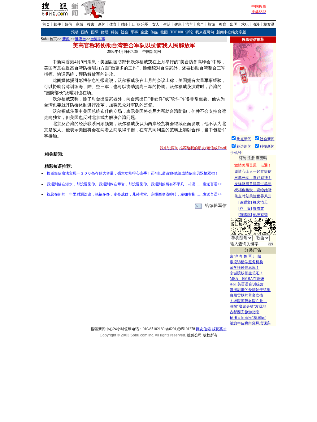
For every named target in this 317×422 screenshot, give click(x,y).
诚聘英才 (219, 329)
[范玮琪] (245, 215)
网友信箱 (203, 329)
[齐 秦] (245, 208)
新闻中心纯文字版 (231, 32)
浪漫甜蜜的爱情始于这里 (250, 290)
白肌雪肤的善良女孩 (246, 295)
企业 (144, 32)
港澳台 (80, 39)
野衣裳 (258, 208)
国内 (85, 32)
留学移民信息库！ (244, 267)
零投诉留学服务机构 (246, 262)
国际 (94, 32)
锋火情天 (260, 202)
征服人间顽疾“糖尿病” (248, 317)
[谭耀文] (245, 202)
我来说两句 (204, 32)
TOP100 (176, 32)
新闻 (66, 39)
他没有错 (260, 215)
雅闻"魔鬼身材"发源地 (248, 306)
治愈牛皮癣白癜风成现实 (250, 323)
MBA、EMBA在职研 (247, 278)
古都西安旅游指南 (244, 312)
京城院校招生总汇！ (246, 273)
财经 (104, 32)
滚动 (75, 32)
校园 (164, 32)
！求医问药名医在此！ (248, 301)
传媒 (154, 32)
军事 (134, 32)
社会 (124, 32)
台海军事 (97, 39)
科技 (114, 32)
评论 (189, 32)
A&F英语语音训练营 (246, 284)
